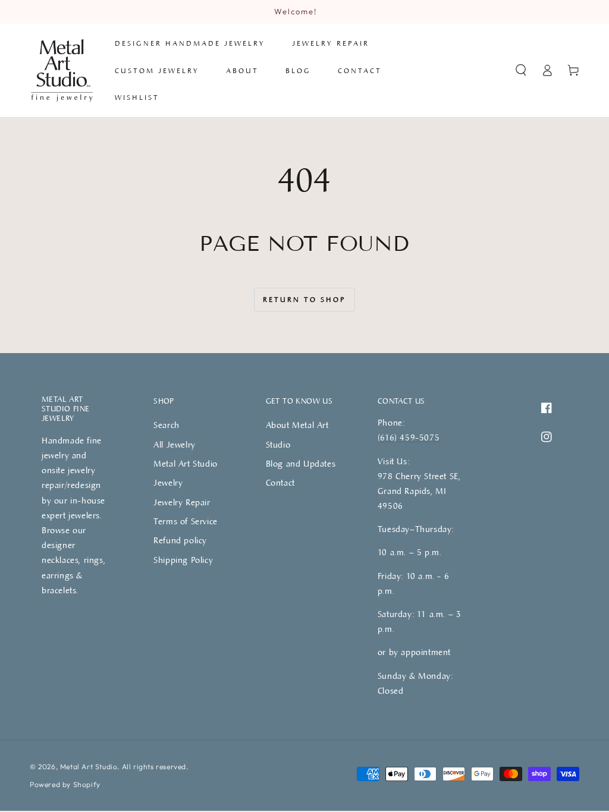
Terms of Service (185, 521)
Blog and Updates (301, 463)
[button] (521, 70)
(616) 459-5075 (409, 437)
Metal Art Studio (89, 766)
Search (166, 425)
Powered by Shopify (65, 784)
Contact (280, 482)
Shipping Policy (183, 560)
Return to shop (304, 299)
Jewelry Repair (181, 502)
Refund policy (180, 540)
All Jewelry (174, 444)
